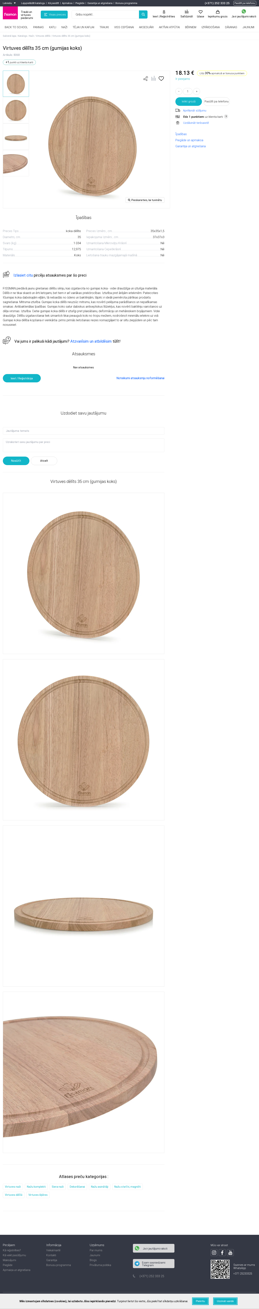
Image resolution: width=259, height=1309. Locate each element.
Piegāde (79, 3)
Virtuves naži (13, 1186)
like (145, 78)
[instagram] (214, 1252)
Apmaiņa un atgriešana (16, 1270)
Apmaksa (67, 3)
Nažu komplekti (36, 1186)
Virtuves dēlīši (13, 1194)
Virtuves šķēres (38, 1194)
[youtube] (230, 1252)
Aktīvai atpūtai (169, 27)
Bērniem (190, 27)
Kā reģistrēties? (12, 1250)
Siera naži (58, 1186)
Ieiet (155, 16)
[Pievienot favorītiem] (161, 80)
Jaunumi (95, 1255)
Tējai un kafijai (83, 27)
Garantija (51, 1260)
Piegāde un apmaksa (189, 140)
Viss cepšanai (124, 27)
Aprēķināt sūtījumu (194, 110)
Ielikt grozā (188, 101)
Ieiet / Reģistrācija (22, 378)
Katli (52, 27)
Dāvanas (231, 27)
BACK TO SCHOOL (16, 27)
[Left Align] (143, 14)
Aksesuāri (146, 27)
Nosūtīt (16, 460)
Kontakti (51, 1255)
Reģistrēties (167, 16)
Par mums (96, 1250)
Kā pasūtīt (53, 3)
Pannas (38, 27)
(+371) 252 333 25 (217, 3)
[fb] (222, 1252)
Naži (64, 27)
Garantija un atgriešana (99, 3)
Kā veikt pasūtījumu (14, 1255)
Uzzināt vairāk (225, 1301)
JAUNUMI (248, 27)
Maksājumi (9, 1260)
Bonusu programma (126, 3)
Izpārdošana (211, 27)
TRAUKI (104, 27)
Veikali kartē (53, 1250)
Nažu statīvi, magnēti (127, 1186)
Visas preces (57, 14)
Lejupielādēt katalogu (33, 3)
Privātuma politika (100, 1265)
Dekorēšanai (77, 1186)
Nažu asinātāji (99, 1186)
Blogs (93, 1260)
